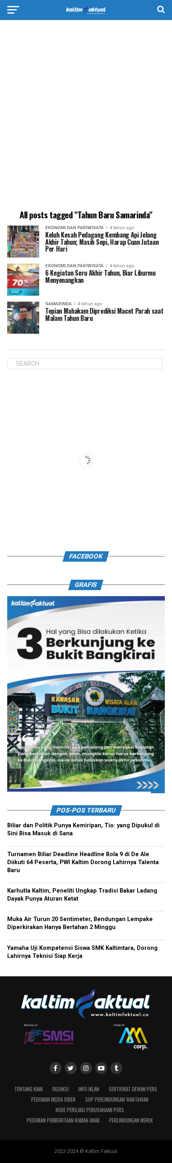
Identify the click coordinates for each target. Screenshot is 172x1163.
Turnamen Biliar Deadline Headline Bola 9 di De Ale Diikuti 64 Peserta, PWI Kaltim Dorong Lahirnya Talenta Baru (83, 862)
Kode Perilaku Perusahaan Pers (90, 1110)
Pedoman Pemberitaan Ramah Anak (63, 1120)
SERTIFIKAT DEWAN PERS (133, 1089)
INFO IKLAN (88, 1089)
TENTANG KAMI (28, 1089)
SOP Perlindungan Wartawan (116, 1099)
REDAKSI (60, 1089)
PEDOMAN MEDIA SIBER (53, 1099)
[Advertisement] (86, 116)
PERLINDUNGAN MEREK (131, 1120)
